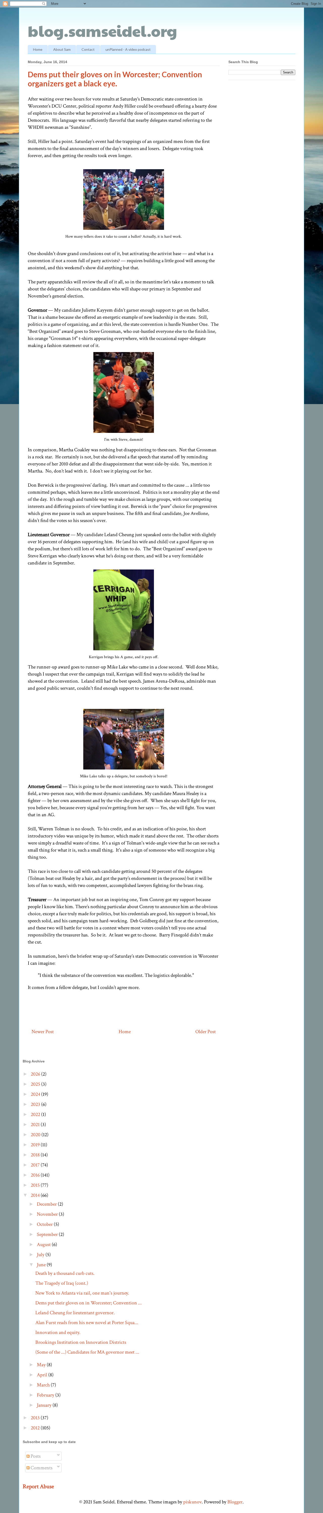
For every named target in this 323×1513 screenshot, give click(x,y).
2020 (36, 1134)
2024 (36, 1094)
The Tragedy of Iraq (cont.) (61, 1283)
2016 (36, 1175)
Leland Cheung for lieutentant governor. (75, 1312)
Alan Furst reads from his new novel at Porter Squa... (86, 1322)
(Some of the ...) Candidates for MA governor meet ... (87, 1352)
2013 (36, 1418)
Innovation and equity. (57, 1332)
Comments (41, 1468)
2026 (36, 1074)
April (42, 1375)
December (47, 1204)
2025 (36, 1084)
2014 (36, 1195)
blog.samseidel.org (102, 30)
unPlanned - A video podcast (128, 49)
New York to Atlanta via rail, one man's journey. (82, 1293)
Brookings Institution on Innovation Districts (80, 1342)
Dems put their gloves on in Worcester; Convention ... (88, 1303)
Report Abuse (38, 1486)
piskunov (192, 1502)
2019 (36, 1145)
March (44, 1385)
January (44, 1405)
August (44, 1244)
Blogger (235, 1502)
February (46, 1395)
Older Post (205, 1031)
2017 (36, 1165)
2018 (36, 1155)
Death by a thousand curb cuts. (65, 1273)
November (48, 1214)
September (48, 1234)
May (42, 1364)
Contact (88, 49)
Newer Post (43, 1031)
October (45, 1224)
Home (37, 49)
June (42, 1264)
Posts (35, 1456)
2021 (36, 1124)
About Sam (62, 49)
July (41, 1254)
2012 (36, 1428)
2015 (36, 1185)
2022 (36, 1114)
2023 (36, 1104)
